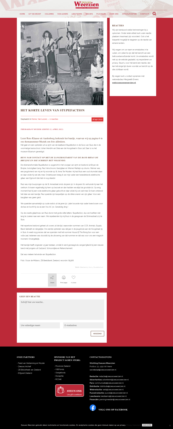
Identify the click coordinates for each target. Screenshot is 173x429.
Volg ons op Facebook (113, 409)
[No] (170, 425)
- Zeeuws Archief (24, 366)
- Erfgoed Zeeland (24, 373)
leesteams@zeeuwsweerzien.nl (114, 396)
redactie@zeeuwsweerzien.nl (111, 376)
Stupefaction (98, 267)
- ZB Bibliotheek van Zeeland (29, 370)
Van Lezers (42, 119)
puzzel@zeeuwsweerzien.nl (116, 393)
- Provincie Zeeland (62, 366)
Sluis (90, 267)
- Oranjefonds (59, 373)
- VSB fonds (59, 369)
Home (34, 119)
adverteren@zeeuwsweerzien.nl (116, 380)
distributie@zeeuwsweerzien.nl (112, 386)
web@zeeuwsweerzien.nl (113, 390)
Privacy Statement (133, 425)
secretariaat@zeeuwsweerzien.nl (103, 370)
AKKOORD (147, 425)
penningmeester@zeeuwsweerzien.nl (114, 400)
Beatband (84, 267)
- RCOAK (58, 379)
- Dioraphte (58, 376)
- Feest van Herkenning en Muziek (31, 363)
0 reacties (54, 119)
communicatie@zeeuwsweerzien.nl (109, 383)
